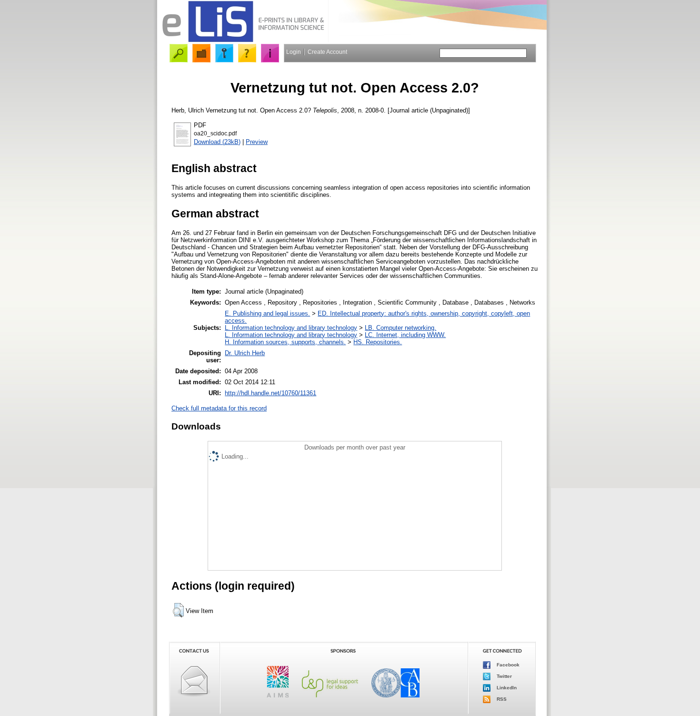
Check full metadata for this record (219, 408)
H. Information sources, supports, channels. (285, 342)
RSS (501, 699)
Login (293, 52)
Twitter (503, 676)
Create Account (327, 52)
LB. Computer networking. (400, 327)
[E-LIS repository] (243, 40)
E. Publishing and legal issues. (267, 313)
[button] (178, 610)
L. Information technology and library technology (291, 327)
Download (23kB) (217, 141)
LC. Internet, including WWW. (405, 334)
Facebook (507, 664)
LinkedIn (506, 687)
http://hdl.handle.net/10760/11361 (270, 393)
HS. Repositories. (377, 342)
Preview (257, 141)
